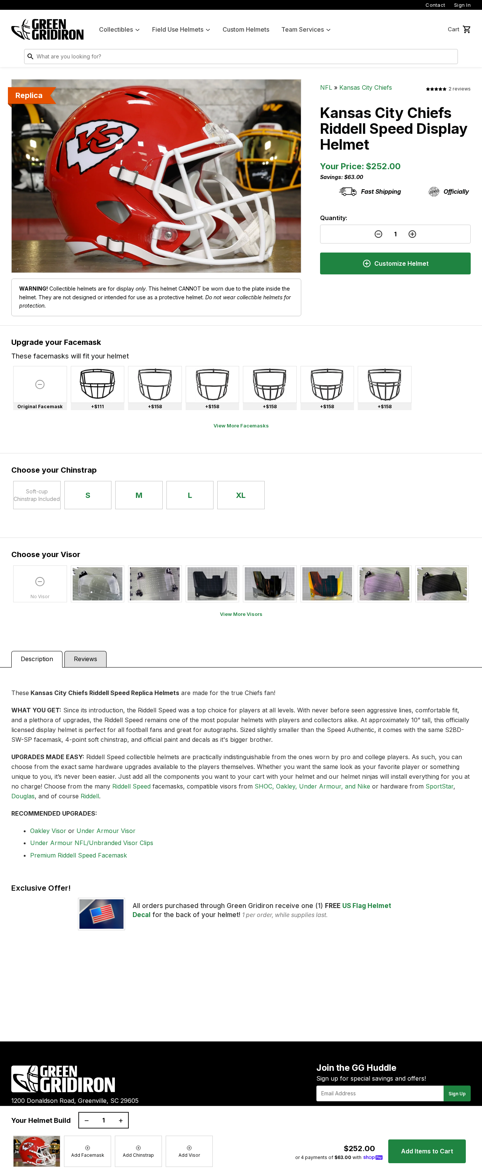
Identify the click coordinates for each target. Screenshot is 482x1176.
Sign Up (457, 1093)
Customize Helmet (401, 263)
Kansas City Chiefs (365, 87)
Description (37, 659)
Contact (435, 5)
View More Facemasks (241, 426)
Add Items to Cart (427, 1151)
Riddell (90, 796)
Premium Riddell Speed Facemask (78, 855)
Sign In (462, 5)
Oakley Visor (48, 831)
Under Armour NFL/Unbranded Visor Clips (91, 843)
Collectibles (116, 29)
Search (450, 58)
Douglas (23, 796)
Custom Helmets (246, 29)
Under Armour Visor (106, 831)
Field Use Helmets (177, 29)
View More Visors (241, 614)
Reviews (85, 659)
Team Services (302, 29)
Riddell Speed (131, 786)
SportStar (439, 786)
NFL (326, 87)
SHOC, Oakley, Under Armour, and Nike (312, 786)
